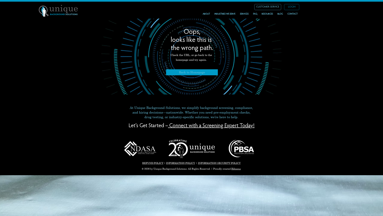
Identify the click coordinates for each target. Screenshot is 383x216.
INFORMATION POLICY (180, 163)
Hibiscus (236, 168)
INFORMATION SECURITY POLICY (219, 163)
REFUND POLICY (152, 163)
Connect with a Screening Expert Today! (211, 126)
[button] (225, 14)
